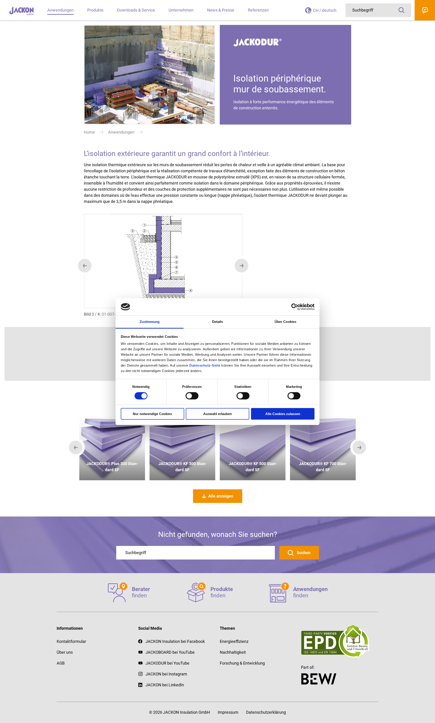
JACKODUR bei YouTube (167, 663)
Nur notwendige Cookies (152, 414)
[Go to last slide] (76, 447)
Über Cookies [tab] (285, 322)
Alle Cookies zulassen (282, 414)
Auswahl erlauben (217, 414)
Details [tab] (217, 322)
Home (89, 132)
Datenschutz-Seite (204, 365)
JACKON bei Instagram (166, 674)
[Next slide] (241, 266)
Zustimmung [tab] (150, 322)
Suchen (303, 552)
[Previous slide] (85, 266)
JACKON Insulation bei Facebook (175, 641)
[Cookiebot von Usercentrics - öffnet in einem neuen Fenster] (294, 306)
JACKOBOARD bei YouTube (170, 652)
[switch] (192, 395)
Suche (401, 10)
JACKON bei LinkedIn (164, 684)
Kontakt (425, 10)
